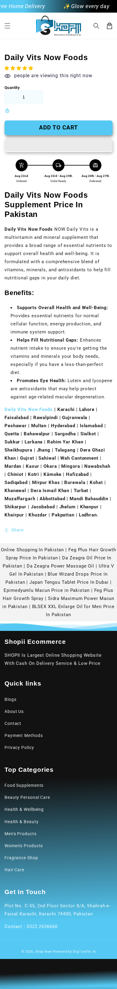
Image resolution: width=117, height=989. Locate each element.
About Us (14, 711)
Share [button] (17, 530)
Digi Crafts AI (84, 952)
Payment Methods (23, 735)
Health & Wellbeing (24, 809)
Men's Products (20, 833)
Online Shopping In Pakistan (32, 549)
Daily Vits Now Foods (28, 409)
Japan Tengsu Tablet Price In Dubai (69, 582)
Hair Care (14, 869)
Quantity (12, 87)
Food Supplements (24, 785)
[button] (7, 25)
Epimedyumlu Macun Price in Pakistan (47, 590)
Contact (12, 723)
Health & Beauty (21, 821)
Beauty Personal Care (27, 797)
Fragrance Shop (21, 857)
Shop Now (43, 952)
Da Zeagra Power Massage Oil (60, 566)
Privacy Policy (19, 747)
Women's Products (23, 845)
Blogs (10, 699)
